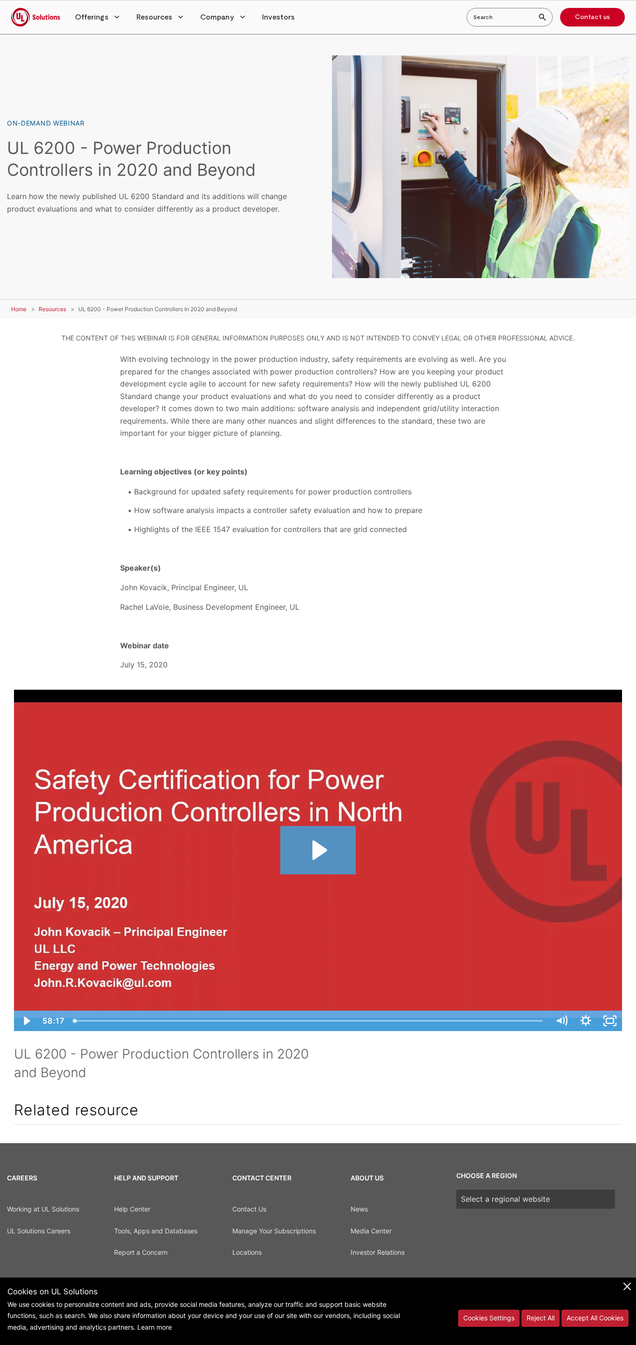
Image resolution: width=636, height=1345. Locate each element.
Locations (247, 1252)
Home (19, 309)
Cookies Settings (488, 1318)
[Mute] (561, 1021)
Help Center (132, 1209)
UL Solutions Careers (38, 1231)
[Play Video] (26, 1021)
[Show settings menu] (586, 1021)
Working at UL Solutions (43, 1209)
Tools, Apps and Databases (155, 1231)
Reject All (541, 1318)
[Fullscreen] (610, 1021)
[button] (98, 17)
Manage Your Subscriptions (274, 1231)
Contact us (592, 17)
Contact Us (249, 1209)
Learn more (154, 1327)
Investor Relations (378, 1252)
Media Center (371, 1231)
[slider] (308, 1021)
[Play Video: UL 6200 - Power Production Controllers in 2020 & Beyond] (318, 850)
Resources (52, 309)
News (359, 1209)
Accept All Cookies (595, 1318)
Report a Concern (141, 1252)
